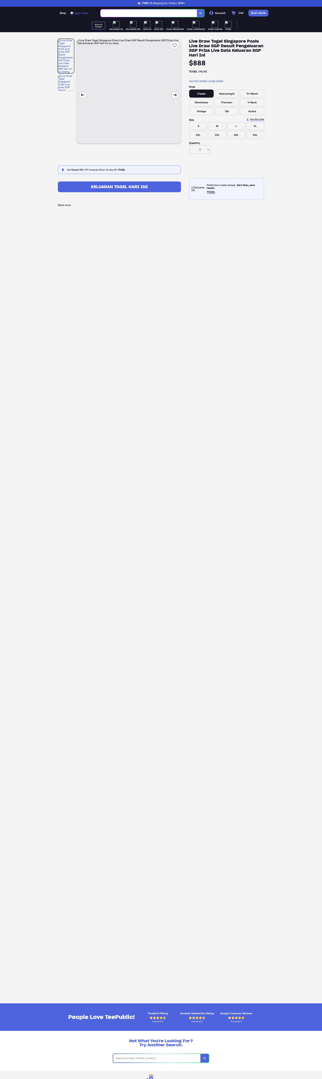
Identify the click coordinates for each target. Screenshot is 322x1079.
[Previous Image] (83, 95)
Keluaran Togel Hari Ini (119, 186)
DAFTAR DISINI (198, 81)
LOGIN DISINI (215, 81)
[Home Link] (80, 13)
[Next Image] (175, 95)
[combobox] (148, 13)
